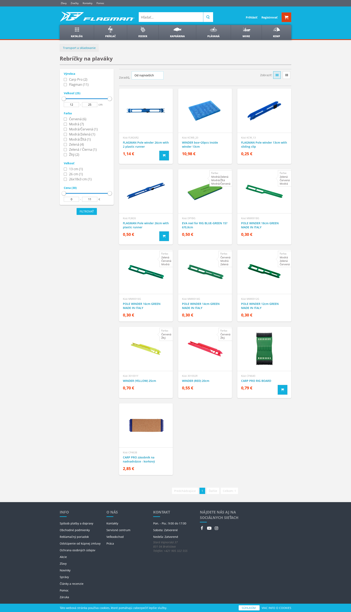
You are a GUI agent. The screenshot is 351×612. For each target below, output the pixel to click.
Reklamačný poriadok (74, 537)
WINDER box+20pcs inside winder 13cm (200, 144)
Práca (110, 543)
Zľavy (64, 3)
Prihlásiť (251, 17)
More (246, 36)
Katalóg (77, 36)
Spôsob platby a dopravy (76, 523)
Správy (64, 577)
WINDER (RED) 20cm (195, 381)
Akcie (63, 557)
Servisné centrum (118, 530)
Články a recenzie (71, 584)
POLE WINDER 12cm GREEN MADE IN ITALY (260, 306)
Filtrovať (87, 211)
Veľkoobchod (115, 537)
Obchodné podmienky (75, 530)
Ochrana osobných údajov (77, 550)
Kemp (276, 36)
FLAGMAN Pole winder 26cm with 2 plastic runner (146, 144)
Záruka (64, 597)
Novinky (65, 570)
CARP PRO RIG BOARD (256, 381)
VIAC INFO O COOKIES (276, 608)
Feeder (142, 36)
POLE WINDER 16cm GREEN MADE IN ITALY (141, 306)
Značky (75, 3)
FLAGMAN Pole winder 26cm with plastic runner (146, 225)
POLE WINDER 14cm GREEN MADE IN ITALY (201, 306)
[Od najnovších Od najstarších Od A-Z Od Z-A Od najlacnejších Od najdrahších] (148, 75)
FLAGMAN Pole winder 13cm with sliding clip (264, 144)
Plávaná (213, 36)
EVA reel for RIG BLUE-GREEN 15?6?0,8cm (204, 225)
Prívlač (110, 36)
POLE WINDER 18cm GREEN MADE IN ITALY (260, 225)
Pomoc (100, 3)
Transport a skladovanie (79, 48)
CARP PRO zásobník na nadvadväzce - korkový (139, 459)
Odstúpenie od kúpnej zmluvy (80, 543)
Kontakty (87, 3)
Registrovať (269, 17)
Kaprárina (177, 36)
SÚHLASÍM (249, 608)
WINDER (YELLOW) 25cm (139, 381)
